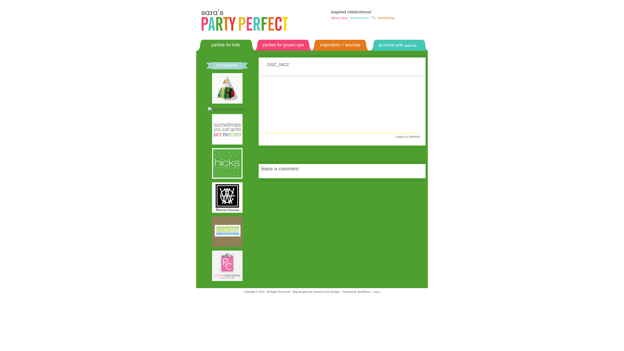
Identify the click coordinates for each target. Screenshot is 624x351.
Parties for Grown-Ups (272, 42)
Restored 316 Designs (326, 291)
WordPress (364, 291)
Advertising (386, 18)
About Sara (339, 18)
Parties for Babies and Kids (217, 42)
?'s (373, 18)
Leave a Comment (407, 136)
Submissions (359, 18)
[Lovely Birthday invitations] (227, 109)
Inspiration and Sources (330, 42)
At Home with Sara (384, 42)
